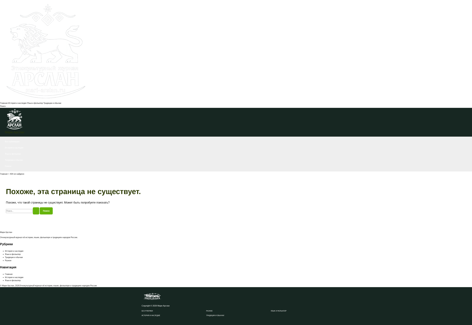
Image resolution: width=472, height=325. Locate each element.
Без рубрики (147, 311)
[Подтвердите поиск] (36, 210)
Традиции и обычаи (52, 103)
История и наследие (17, 103)
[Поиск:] (23, 211)
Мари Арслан (14, 132)
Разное (8, 166)
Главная (4, 103)
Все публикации (12, 142)
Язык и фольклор (35, 103)
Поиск (3, 106)
